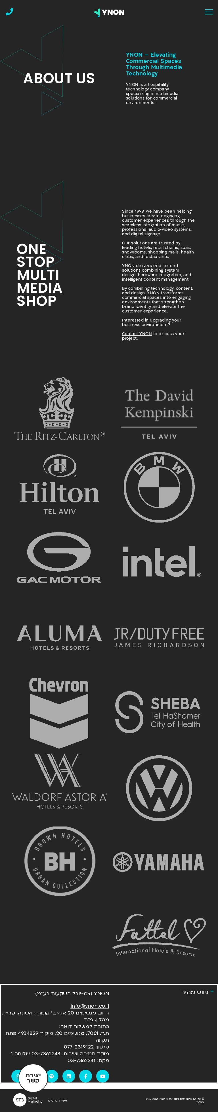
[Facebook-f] (85, 1076)
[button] (163, 992)
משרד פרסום (57, 1101)
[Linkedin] (68, 1076)
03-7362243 (46, 1053)
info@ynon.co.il (90, 1006)
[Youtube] (102, 1076)
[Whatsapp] (17, 1076)
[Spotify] (51, 1076)
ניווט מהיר (194, 992)
